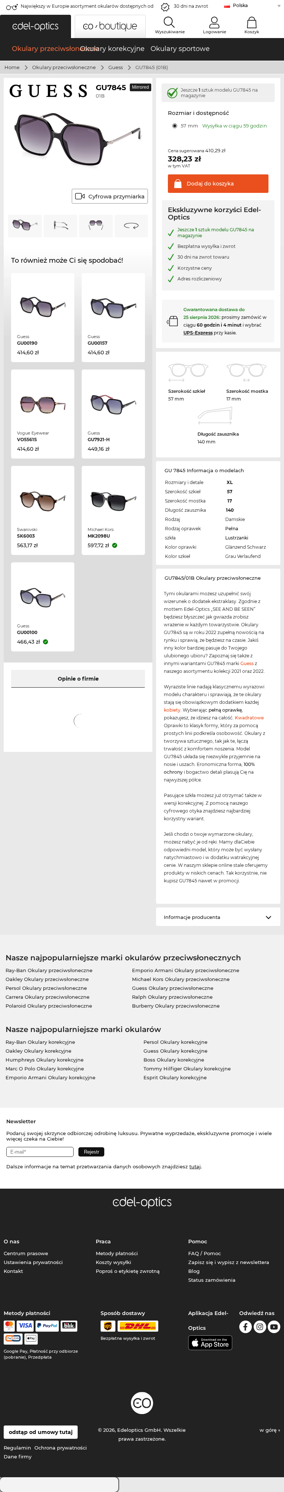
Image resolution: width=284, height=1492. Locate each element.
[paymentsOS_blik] (69, 1326)
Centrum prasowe (26, 1253)
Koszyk (251, 31)
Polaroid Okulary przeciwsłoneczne (49, 1006)
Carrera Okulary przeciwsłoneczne (47, 997)
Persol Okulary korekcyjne (175, 1042)
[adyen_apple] (31, 1339)
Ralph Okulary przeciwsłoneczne (172, 997)
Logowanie (214, 31)
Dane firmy (17, 1456)
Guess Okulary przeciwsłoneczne (172, 988)
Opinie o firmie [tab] (78, 678)
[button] (35, 26)
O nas (11, 1241)
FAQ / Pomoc (204, 1253)
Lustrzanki (236, 538)
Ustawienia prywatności (33, 1262)
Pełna (231, 528)
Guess (115, 67)
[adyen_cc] (9, 1326)
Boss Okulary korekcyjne (173, 1060)
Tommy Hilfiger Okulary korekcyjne (187, 1069)
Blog (194, 1271)
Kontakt (13, 1271)
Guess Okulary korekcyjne (175, 1051)
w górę (269, 1430)
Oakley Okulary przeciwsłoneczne (47, 979)
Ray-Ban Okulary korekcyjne (40, 1042)
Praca (103, 1241)
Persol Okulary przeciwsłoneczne (46, 988)
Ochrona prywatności (60, 1448)
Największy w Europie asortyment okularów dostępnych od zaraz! (87, 8)
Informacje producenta (192, 917)
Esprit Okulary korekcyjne (175, 1077)
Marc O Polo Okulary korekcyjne (45, 1069)
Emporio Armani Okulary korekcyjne (50, 1077)
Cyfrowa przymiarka (116, 196)
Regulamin (17, 1448)
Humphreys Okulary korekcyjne (45, 1060)
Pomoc (197, 1241)
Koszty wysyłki (113, 1262)
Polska (240, 5)
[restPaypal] (47, 1326)
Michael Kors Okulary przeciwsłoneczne (181, 979)
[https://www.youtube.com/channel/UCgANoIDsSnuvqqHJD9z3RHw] (274, 1328)
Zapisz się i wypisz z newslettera (228, 1262)
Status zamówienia (212, 1280)
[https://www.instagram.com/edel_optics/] (260, 1328)
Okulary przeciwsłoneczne (64, 67)
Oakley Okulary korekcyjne (38, 1051)
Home (12, 67)
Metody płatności (117, 1253)
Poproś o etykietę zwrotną (128, 1271)
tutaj (195, 1166)
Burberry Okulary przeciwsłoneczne (176, 1006)
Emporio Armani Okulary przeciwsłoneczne (185, 970)
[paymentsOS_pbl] (13, 1339)
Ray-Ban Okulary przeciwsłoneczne (49, 970)
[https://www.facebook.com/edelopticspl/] (245, 1328)
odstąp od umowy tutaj (40, 1432)
